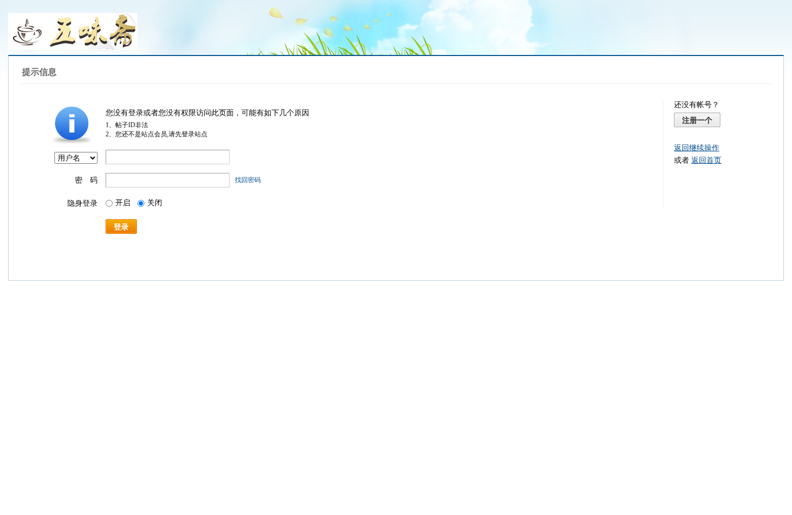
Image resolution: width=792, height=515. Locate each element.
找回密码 (248, 180)
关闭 (154, 203)
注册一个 (697, 120)
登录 (121, 226)
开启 (122, 203)
